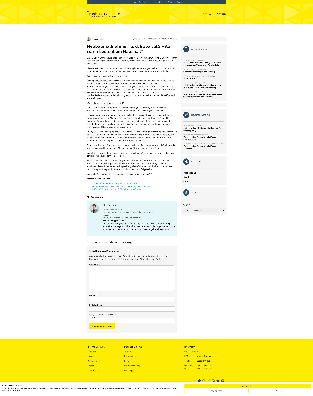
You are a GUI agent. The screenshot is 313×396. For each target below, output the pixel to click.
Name (92, 295)
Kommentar (95, 264)
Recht (126, 361)
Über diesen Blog (132, 365)
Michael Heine (110, 205)
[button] (223, 14)
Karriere (92, 356)
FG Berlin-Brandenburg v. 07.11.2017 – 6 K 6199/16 (115, 183)
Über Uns (92, 351)
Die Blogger (129, 370)
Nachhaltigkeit (94, 361)
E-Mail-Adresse (96, 305)
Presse (91, 365)
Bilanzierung (130, 356)
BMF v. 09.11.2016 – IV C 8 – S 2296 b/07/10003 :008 (116, 189)
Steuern (128, 351)
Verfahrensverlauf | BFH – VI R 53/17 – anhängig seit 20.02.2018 (121, 186)
